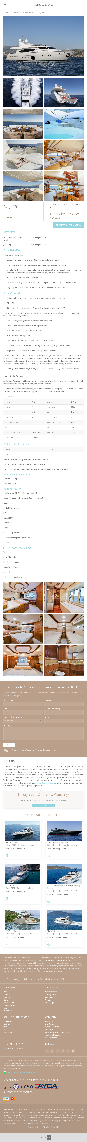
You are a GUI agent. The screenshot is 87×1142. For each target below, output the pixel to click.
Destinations (8, 1002)
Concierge (49, 1002)
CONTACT (44, 805)
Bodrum (6, 1024)
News (5, 1000)
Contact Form (51, 1037)
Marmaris (7, 1032)
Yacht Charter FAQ (11, 1005)
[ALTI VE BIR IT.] (43, 1137)
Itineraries (7, 1010)
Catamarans (50, 997)
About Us (7, 997)
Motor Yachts (28, 13)
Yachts (15, 13)
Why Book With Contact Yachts (58, 1032)
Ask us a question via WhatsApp (21, 1072)
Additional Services (53, 1035)
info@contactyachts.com (44, 783)
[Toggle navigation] (5, 4)
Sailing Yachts (51, 994)
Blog (5, 1008)
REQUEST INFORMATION (68, 225)
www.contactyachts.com (55, 960)
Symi (5, 1027)
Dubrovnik (7, 1029)
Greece (7, 218)
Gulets (48, 1000)
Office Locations (52, 1027)
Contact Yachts (43, 4)
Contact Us (49, 1029)
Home (5, 13)
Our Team (49, 1024)
